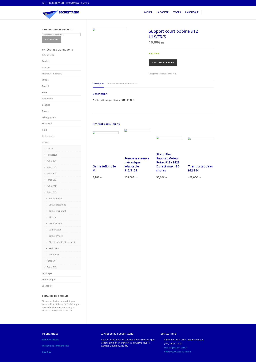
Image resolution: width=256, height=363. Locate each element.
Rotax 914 (51, 260)
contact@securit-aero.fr (77, 2)
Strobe (45, 79)
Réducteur (54, 248)
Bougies (46, 104)
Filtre (44, 92)
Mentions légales (50, 339)
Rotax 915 (51, 267)
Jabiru (50, 148)
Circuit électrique (57, 204)
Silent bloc (54, 254)
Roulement (47, 98)
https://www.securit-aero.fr (177, 351)
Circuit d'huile (56, 235)
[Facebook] (211, 3)
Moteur (162, 73)
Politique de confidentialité (55, 345)
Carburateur (55, 229)
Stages (177, 12)
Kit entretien (48, 54)
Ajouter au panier (163, 63)
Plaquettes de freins (52, 73)
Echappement (49, 117)
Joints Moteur (55, 223)
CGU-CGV (46, 351)
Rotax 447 (51, 161)
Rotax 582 (51, 179)
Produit (45, 61)
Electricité (47, 123)
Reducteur (52, 154)
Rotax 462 (51, 167)
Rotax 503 (51, 173)
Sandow (46, 67)
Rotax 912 (171, 73)
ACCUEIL (148, 12)
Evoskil (45, 86)
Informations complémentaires (122, 83)
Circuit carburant (57, 211)
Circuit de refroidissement (62, 242)
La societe (163, 12)
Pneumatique (48, 279)
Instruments (48, 136)
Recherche (51, 39)
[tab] (98, 84)
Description (98, 83)
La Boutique (192, 12)
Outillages (47, 273)
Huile (44, 129)
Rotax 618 (51, 186)
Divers (45, 111)
